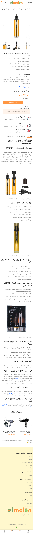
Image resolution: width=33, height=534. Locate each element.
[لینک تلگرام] (14, 91)
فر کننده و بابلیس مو (27, 462)
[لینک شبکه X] (21, 91)
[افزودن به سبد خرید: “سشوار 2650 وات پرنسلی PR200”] (19, 418)
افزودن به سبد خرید (13, 102)
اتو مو (30, 456)
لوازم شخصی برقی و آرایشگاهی (20, 9)
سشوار (30, 459)
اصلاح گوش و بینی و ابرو (9, 79)
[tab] (29, 136)
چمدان (30, 475)
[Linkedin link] (16, 91)
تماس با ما (29, 503)
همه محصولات (12, 77)
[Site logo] (16, 2)
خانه (29, 9)
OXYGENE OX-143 (20, 79)
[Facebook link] (22, 91)
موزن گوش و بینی (10, 81)
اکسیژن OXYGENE (23, 87)
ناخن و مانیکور (28, 483)
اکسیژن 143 (27, 81)
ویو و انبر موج (29, 465)
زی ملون (10, 393)
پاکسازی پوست (28, 468)
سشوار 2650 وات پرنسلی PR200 (25, 432)
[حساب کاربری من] (5, 2)
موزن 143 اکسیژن (19, 81)
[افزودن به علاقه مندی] (19, 421)
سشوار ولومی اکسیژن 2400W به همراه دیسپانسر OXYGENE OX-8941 (9, 433)
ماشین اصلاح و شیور (6, 9)
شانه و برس (29, 496)
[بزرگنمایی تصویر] (28, 37)
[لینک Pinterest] (18, 91)
